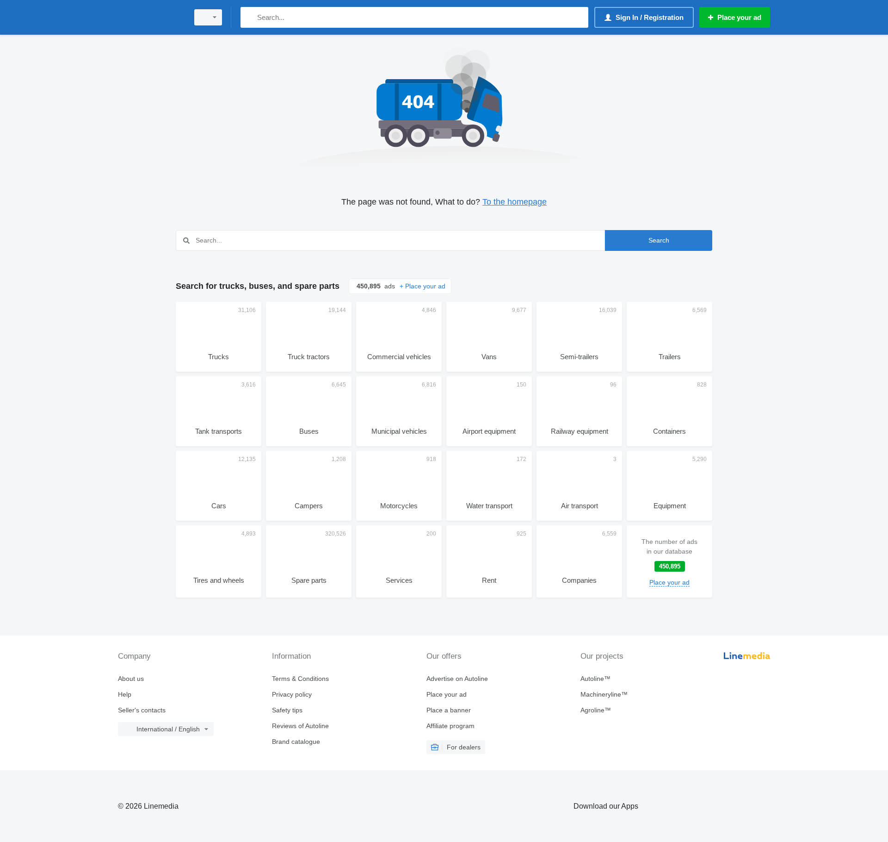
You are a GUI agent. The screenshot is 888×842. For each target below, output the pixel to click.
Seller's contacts (142, 710)
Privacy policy (292, 694)
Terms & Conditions (300, 678)
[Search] (249, 17)
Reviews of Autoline (300, 726)
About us (131, 678)
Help (124, 694)
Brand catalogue (296, 741)
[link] (669, 561)
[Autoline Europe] (150, 17)
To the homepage (514, 201)
